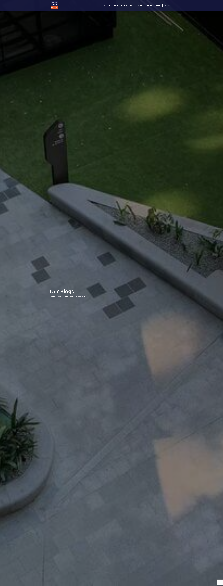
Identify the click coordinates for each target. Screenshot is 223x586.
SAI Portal (167, 5)
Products (107, 5)
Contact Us (148, 5)
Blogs (140, 5)
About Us (132, 5)
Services (116, 5)
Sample (157, 5)
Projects (124, 5)
